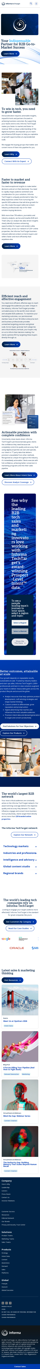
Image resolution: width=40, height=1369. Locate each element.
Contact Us (5, 1197)
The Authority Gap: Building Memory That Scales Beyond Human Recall (20, 1164)
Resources (5, 1215)
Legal (4, 1309)
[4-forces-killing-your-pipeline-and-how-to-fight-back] (20, 1046)
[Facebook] (10, 1303)
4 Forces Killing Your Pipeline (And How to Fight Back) (18, 1068)
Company (7, 1181)
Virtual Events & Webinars (12, 1113)
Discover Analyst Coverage (17, 482)
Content (4, 1259)
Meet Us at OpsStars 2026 (15, 1021)
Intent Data (8, 1026)
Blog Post (6, 1065)
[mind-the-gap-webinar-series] (20, 1095)
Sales (3, 1269)
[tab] (20, 846)
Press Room (6, 1194)
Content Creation (10, 1121)
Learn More (9, 53)
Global (5, 1280)
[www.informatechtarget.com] (12, 3)
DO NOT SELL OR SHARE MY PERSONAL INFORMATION (19, 1312)
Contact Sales (20, 1366)
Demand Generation (11, 1074)
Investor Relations (8, 1201)
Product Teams (7, 1235)
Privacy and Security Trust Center (13, 1225)
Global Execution (7, 1290)
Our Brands (6, 1221)
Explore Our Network (23, 835)
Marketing (26, 1074)
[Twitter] (6, 1303)
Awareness (6, 1263)
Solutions (7, 1232)
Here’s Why (6, 1184)
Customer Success (8, 1211)
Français (4, 1284)
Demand (5, 1266)
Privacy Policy (7, 1306)
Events (5, 1018)
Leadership (6, 1187)
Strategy (5, 1253)
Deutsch (4, 1287)
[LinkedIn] (3, 1303)
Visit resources (11, 980)
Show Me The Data (19, 642)
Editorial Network (8, 1218)
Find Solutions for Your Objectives (18, 726)
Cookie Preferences (8, 1314)
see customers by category (18, 921)
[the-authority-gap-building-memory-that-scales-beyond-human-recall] (20, 1141)
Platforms (5, 1273)
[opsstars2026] (20, 1000)
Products (6, 1250)
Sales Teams (6, 1242)
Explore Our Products (12, 733)
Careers (4, 1191)
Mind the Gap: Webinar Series (16, 1116)
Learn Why (9, 154)
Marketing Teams (8, 1239)
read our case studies (18, 928)
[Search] (31, 4)
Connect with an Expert (15, 161)
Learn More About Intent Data (18, 475)
